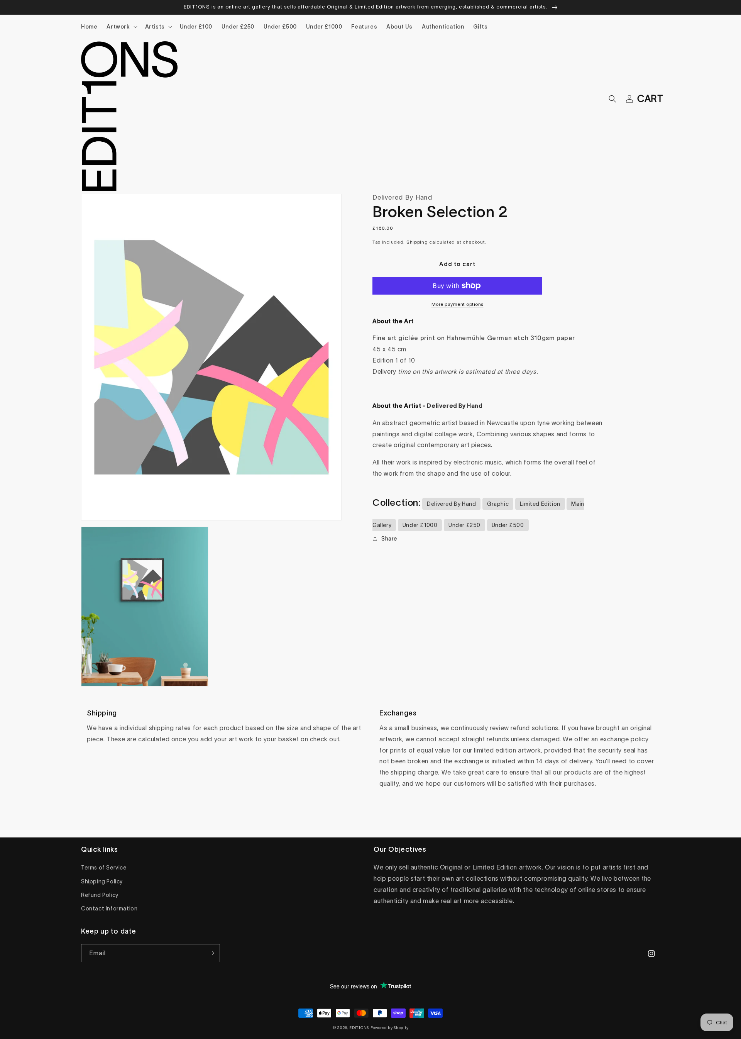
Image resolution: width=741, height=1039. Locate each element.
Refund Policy (99, 895)
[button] (121, 27)
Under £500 (508, 525)
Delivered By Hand (451, 504)
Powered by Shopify (389, 1027)
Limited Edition (540, 504)
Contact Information (109, 908)
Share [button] (389, 539)
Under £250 (464, 525)
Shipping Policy (102, 881)
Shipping (417, 241)
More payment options (457, 304)
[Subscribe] (211, 953)
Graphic (498, 504)
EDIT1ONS (359, 1027)
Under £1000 (420, 525)
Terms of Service (104, 867)
